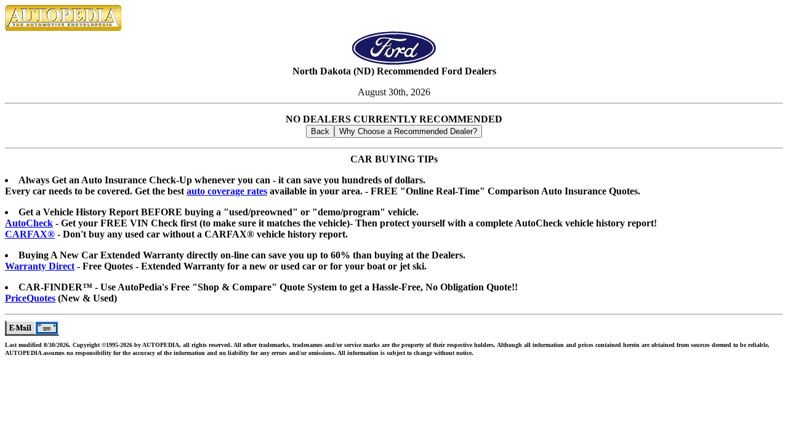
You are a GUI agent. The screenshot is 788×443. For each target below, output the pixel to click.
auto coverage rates (227, 191)
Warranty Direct (39, 266)
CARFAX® (30, 234)
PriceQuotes (30, 298)
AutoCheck (29, 223)
